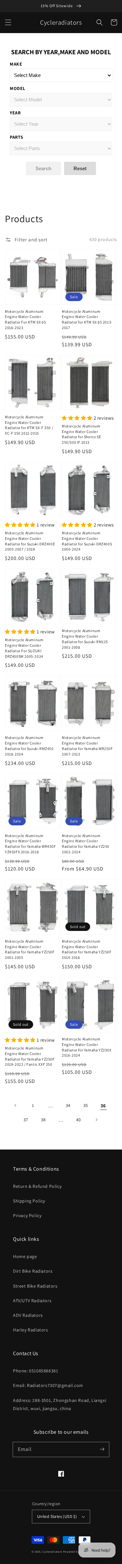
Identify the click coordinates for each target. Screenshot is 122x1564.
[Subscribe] (102, 1449)
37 (25, 1120)
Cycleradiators (52, 1551)
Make (16, 64)
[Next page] (96, 1120)
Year (15, 113)
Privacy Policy (27, 1215)
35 (85, 1105)
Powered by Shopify (77, 1551)
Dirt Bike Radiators (32, 1271)
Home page (25, 1256)
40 (78, 1120)
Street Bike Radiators (35, 1286)
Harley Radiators (30, 1330)
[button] (8, 22)
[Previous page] (15, 1105)
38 (43, 1120)
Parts (16, 137)
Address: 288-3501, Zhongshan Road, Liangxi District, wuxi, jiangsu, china (59, 1404)
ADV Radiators (28, 1315)
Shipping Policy (29, 1201)
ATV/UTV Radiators (32, 1300)
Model (17, 88)
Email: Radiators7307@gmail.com (48, 1385)
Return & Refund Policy (37, 1186)
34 (68, 1105)
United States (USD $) (57, 1516)
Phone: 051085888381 (35, 1371)
